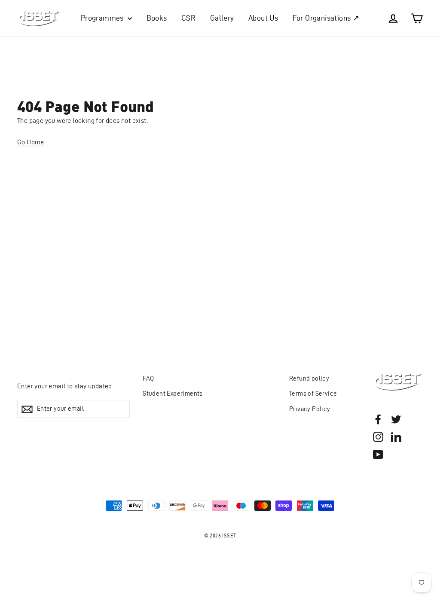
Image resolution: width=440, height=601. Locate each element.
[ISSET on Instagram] (378, 436)
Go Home (30, 142)
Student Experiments (173, 393)
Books (157, 18)
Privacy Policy (309, 409)
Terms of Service (313, 393)
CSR (188, 18)
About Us (263, 18)
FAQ (148, 378)
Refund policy (309, 378)
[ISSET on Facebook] (378, 418)
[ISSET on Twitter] (396, 418)
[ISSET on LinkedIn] (396, 436)
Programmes (103, 18)
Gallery (222, 18)
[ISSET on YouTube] (378, 454)
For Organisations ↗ (326, 18)
